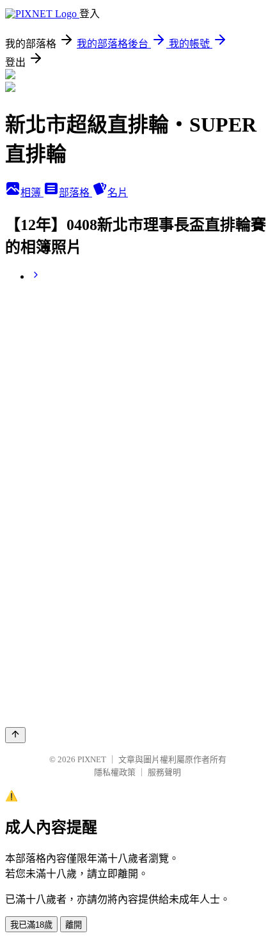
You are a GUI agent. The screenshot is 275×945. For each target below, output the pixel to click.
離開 (73, 925)
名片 (117, 192)
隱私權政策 (115, 772)
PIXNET (91, 759)
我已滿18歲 (31, 925)
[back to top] (15, 735)
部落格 (75, 192)
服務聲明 (164, 772)
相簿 (31, 192)
